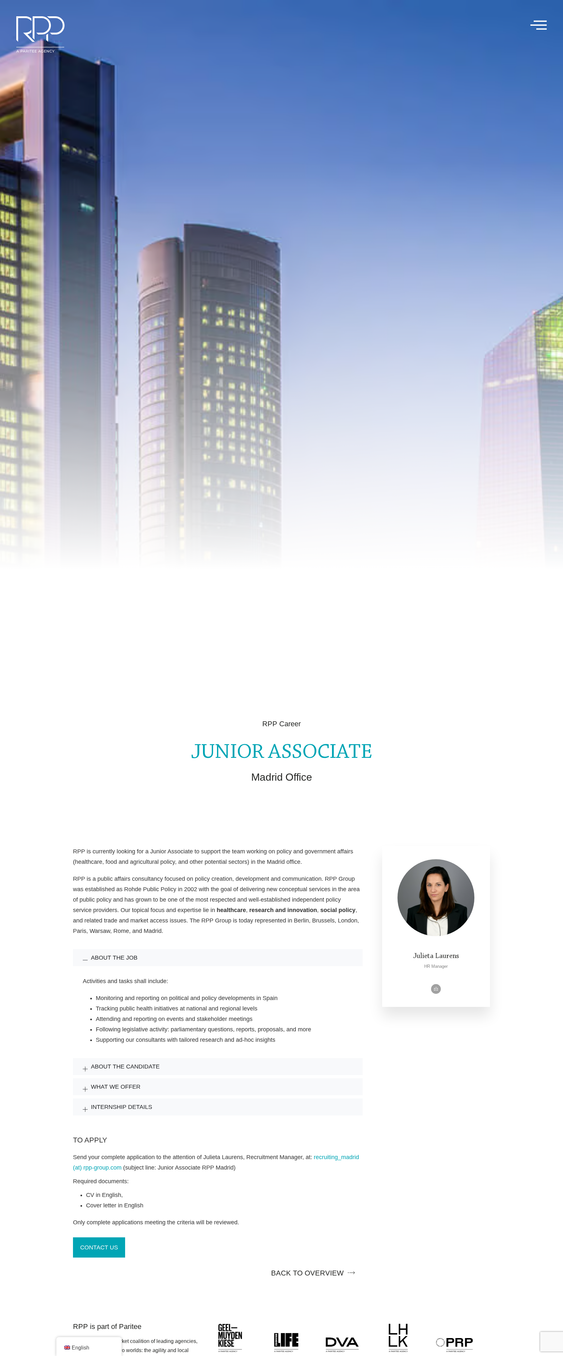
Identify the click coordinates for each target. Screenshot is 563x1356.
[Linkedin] (436, 989)
